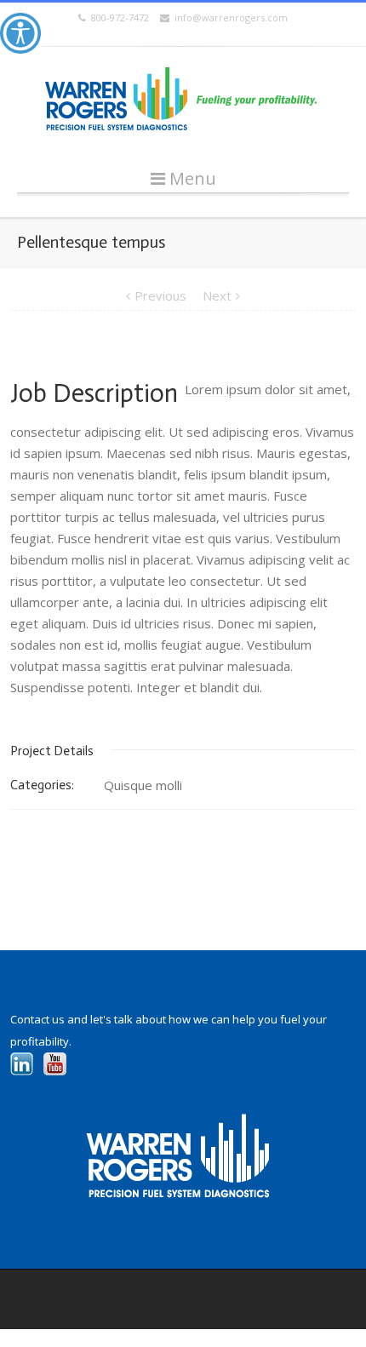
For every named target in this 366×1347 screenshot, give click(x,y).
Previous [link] (160, 295)
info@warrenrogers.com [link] (228, 17)
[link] (20, 33)
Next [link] (217, 295)
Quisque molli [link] (143, 785)
